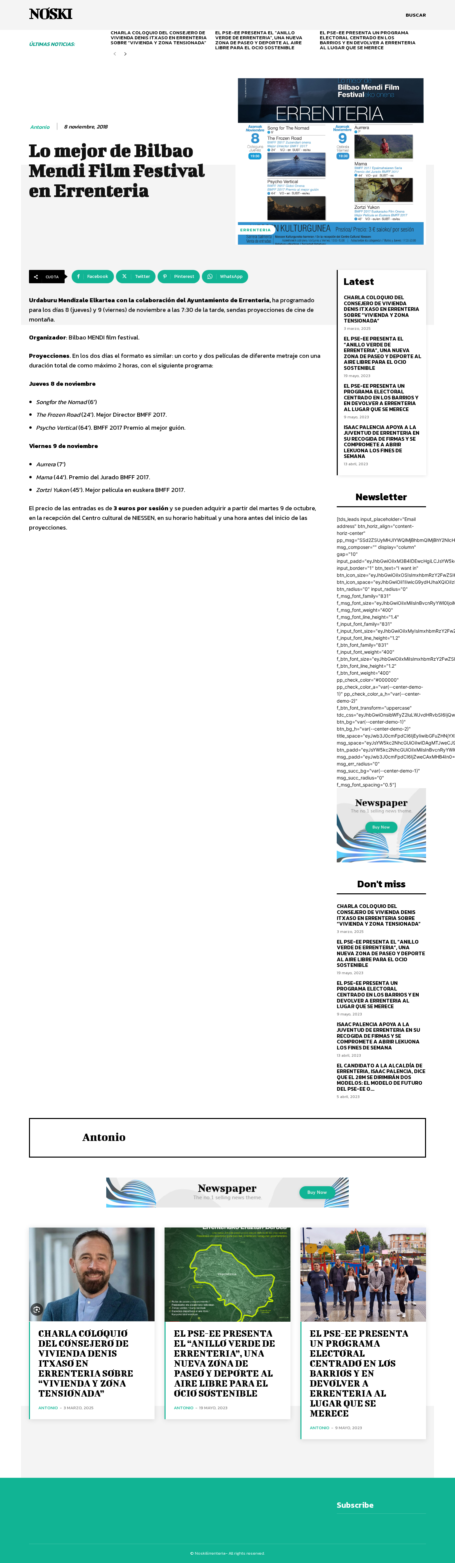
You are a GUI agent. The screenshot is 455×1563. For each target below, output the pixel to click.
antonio (39, 127)
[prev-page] (115, 54)
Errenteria (255, 230)
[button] (416, 15)
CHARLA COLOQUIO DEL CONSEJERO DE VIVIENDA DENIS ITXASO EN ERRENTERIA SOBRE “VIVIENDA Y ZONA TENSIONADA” (159, 37)
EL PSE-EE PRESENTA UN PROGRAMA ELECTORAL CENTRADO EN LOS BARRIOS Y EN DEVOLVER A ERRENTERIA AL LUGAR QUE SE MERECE (368, 40)
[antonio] (56, 1137)
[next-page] (125, 54)
